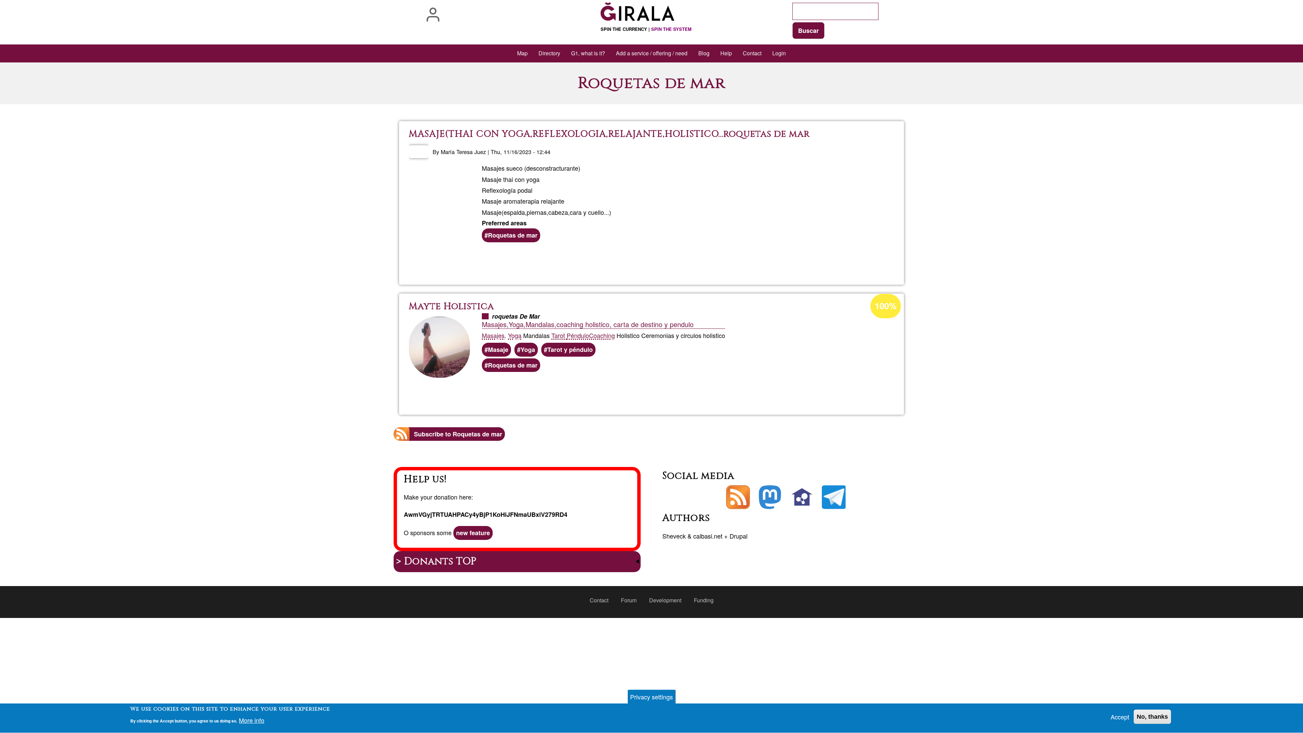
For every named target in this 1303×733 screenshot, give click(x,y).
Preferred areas (504, 223)
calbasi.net (707, 535)
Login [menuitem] (779, 53)
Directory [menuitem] (549, 53)
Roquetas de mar (512, 235)
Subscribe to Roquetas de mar (458, 434)
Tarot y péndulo (570, 349)
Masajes (493, 335)
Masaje (498, 349)
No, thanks (1152, 716)
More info (251, 720)
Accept (1120, 716)
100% (885, 306)
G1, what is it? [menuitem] (588, 53)
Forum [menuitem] (629, 600)
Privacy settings (651, 696)
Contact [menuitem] (752, 53)
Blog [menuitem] (704, 53)
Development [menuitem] (665, 600)
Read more (662, 261)
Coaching (602, 335)
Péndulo (578, 335)
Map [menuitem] (522, 53)
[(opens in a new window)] (770, 497)
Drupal (739, 535)
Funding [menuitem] (704, 600)
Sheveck (674, 535)
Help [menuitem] (726, 53)
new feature (473, 532)
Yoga (515, 335)
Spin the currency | (646, 29)
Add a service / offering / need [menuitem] (651, 53)
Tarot (559, 335)
